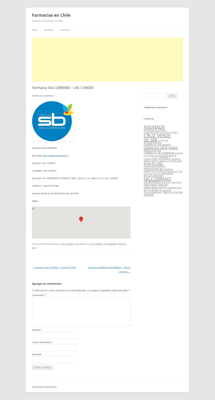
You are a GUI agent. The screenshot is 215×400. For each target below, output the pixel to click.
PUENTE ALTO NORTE (155, 171)
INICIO (35, 30)
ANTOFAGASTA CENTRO (155, 129)
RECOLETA (148, 175)
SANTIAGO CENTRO (156, 185)
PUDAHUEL (168, 169)
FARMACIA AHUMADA (157, 145)
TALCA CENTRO (165, 190)
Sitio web (36, 354)
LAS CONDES (67, 243)
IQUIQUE (179, 153)
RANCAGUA (167, 173)
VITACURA (177, 192)
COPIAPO (174, 132)
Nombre (37, 329)
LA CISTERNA (149, 156)
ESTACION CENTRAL (153, 142)
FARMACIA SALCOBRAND (159, 153)
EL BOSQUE (163, 140)
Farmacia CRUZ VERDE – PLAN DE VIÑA (54, 267)
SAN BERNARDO (152, 182)
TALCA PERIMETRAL (152, 192)
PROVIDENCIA (153, 169)
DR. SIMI (150, 139)
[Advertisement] (107, 60)
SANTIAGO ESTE (155, 187)
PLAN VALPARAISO (154, 166)
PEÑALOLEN (176, 161)
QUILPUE (157, 173)
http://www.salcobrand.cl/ (55, 155)
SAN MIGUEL (176, 182)
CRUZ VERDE (157, 135)
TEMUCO (167, 192)
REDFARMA (159, 176)
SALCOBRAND (109, 243)
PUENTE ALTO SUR (174, 171)
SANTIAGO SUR (174, 187)
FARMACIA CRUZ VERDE (161, 148)
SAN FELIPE (166, 182)
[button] (81, 219)
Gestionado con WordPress (44, 386)
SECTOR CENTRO (151, 190)
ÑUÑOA (149, 195)
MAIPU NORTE (151, 160)
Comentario (39, 295)
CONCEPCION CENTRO (156, 132)
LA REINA (147, 159)
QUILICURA (148, 174)
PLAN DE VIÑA (153, 163)
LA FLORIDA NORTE (165, 155)
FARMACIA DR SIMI (152, 150)
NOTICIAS (49, 30)
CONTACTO (65, 30)
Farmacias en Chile (51, 15)
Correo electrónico (42, 342)
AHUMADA (154, 126)
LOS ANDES (175, 159)
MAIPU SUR (165, 161)
